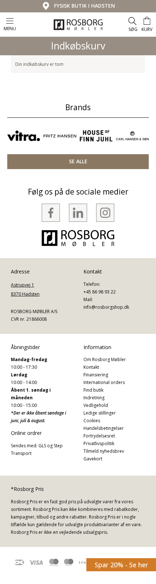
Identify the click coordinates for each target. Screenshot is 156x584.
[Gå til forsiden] (78, 25)
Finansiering (95, 375)
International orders (104, 382)
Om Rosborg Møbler (104, 359)
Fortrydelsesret (99, 436)
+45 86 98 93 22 (99, 292)
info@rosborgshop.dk (106, 307)
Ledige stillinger (99, 413)
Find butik (93, 390)
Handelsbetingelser (103, 428)
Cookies (91, 420)
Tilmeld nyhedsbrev (103, 451)
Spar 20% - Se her (121, 564)
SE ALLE (78, 161)
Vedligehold (95, 405)
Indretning (93, 398)
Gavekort (92, 459)
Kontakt (91, 367)
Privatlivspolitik (98, 443)
